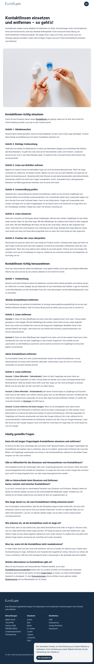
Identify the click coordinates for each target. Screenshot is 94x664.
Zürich (29, 620)
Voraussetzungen (39, 576)
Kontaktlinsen (41, 119)
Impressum (53, 629)
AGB (50, 620)
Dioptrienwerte (11, 579)
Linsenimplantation (13, 632)
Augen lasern (46, 573)
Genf (29, 640)
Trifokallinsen (10, 634)
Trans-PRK (9, 623)
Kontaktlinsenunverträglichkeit (17, 570)
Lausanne (31, 637)
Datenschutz (54, 623)
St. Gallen (31, 629)
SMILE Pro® (10, 620)
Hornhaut (27, 401)
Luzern (30, 632)
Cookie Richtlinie (55, 626)
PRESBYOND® (11, 629)
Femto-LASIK (10, 626)
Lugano (30, 634)
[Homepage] (13, 4)
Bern (29, 623)
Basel (29, 626)
